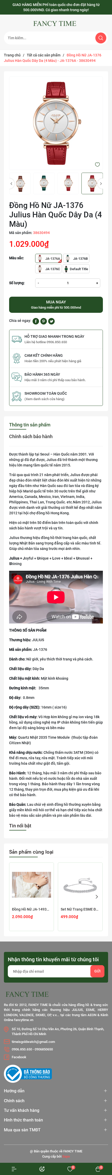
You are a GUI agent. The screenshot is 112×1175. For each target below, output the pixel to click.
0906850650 (44, 1049)
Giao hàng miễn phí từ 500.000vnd (56, 305)
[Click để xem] (56, 123)
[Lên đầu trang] (98, 1135)
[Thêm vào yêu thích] (97, 164)
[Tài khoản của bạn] (14, 1169)
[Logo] (56, 24)
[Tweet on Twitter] (51, 321)
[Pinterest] (43, 321)
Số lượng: (17, 283)
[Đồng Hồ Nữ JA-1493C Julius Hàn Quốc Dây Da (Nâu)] (31, 884)
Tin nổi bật (20, 825)
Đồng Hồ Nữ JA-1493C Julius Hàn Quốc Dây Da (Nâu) (31, 909)
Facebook (19, 1057)
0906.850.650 (22, 1049)
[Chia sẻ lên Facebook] (36, 321)
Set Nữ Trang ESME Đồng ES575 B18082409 (80, 909)
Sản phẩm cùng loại (31, 852)
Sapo (66, 1156)
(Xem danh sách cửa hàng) (44, 399)
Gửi (97, 971)
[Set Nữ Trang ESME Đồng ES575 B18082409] (80, 884)
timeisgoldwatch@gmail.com (33, 1042)
